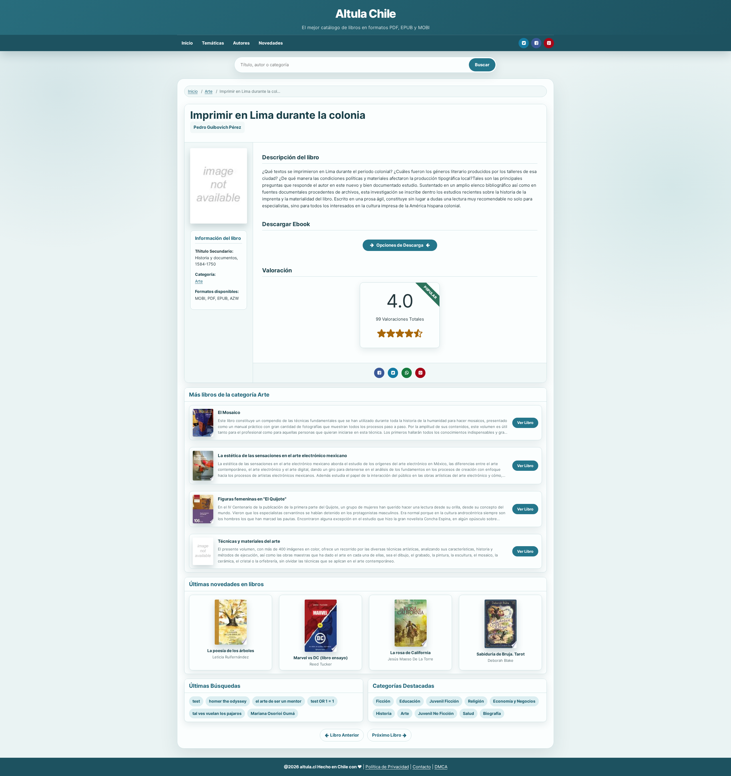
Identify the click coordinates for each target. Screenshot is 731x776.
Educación (409, 701)
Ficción (383, 701)
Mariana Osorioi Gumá (273, 713)
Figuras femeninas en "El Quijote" (252, 499)
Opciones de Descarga (399, 245)
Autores (241, 43)
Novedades (271, 43)
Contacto (422, 766)
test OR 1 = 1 (322, 701)
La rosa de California (410, 652)
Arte (208, 91)
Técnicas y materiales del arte (249, 541)
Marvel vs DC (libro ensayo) (321, 657)
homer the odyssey (227, 701)
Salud (468, 713)
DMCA (441, 766)
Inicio (187, 43)
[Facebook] (536, 43)
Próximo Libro (386, 735)
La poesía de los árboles (230, 650)
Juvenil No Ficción (436, 713)
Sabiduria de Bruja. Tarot (501, 654)
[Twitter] (524, 43)
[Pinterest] (549, 43)
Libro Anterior (344, 735)
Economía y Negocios (514, 701)
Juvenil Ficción (444, 701)
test (196, 701)
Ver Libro (525, 422)
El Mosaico (229, 412)
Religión (476, 701)
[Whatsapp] (406, 373)
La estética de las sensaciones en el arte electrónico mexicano (282, 455)
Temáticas (213, 43)
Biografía (492, 713)
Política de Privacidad (387, 766)
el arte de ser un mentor (279, 701)
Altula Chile (365, 14)
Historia (383, 713)
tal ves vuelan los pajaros (217, 713)
